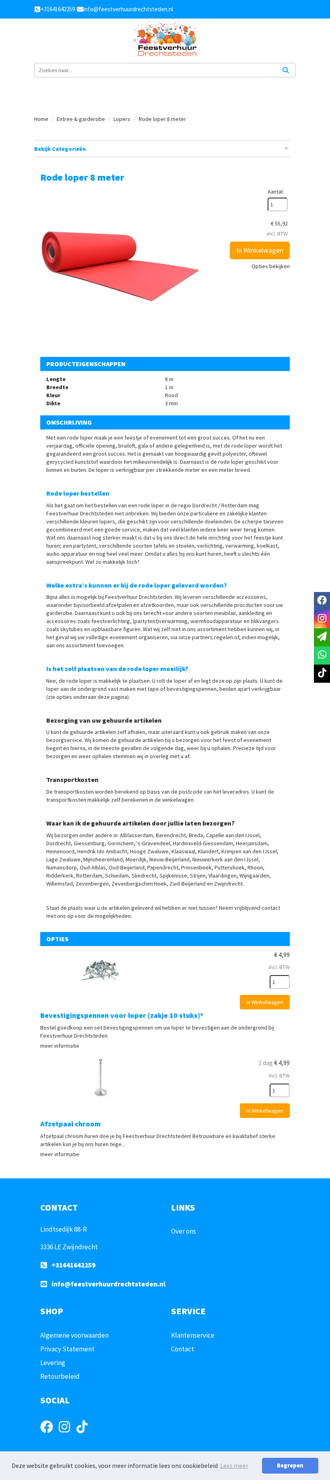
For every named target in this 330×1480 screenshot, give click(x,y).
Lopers (121, 119)
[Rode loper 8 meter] (120, 268)
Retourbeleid (60, 1376)
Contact (182, 1349)
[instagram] (67, 1434)
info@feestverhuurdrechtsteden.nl (108, 1284)
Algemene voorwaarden (74, 1335)
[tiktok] (84, 1434)
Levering (52, 1362)
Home (41, 119)
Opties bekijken (271, 266)
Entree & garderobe (81, 119)
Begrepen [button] (290, 1465)
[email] (322, 637)
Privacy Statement (67, 1349)
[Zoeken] (285, 70)
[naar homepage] (165, 39)
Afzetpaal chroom (70, 1123)
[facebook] (49, 1434)
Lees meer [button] (234, 1465)
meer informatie (59, 1045)
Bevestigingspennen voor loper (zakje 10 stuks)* (122, 1015)
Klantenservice (192, 1335)
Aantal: (276, 191)
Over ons (183, 1231)
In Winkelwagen (259, 250)
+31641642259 (73, 1265)
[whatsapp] (322, 655)
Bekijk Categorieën (60, 148)
